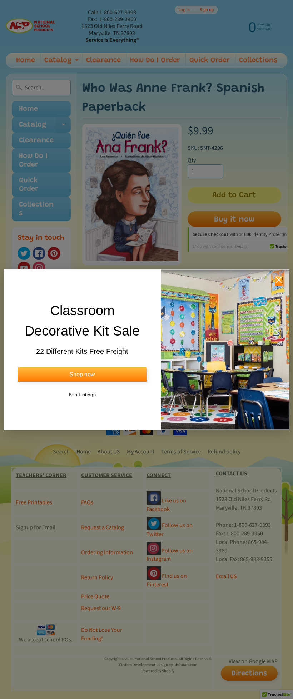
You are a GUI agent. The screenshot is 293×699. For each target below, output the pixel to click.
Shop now (82, 374)
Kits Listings (82, 394)
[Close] (278, 281)
